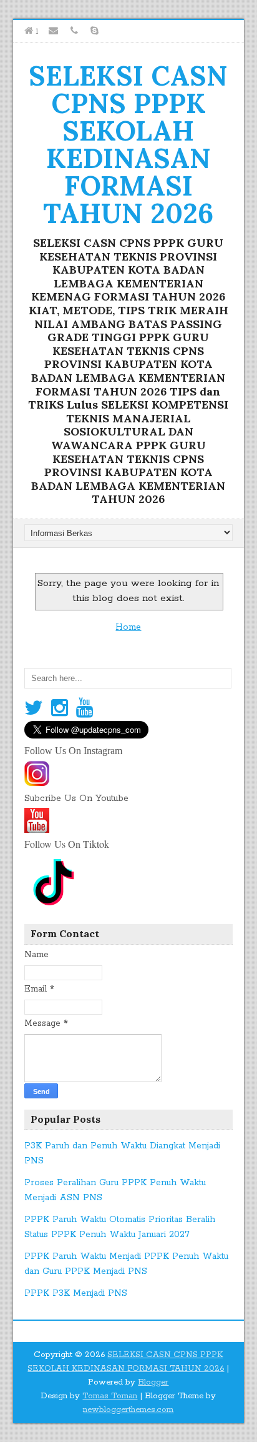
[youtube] (36, 828)
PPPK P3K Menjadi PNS (75, 1293)
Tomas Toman (109, 1396)
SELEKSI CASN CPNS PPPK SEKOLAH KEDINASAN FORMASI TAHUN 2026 (128, 144)
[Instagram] (59, 709)
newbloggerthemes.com (128, 1410)
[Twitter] (33, 709)
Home (128, 627)
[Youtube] (84, 709)
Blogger (153, 1382)
